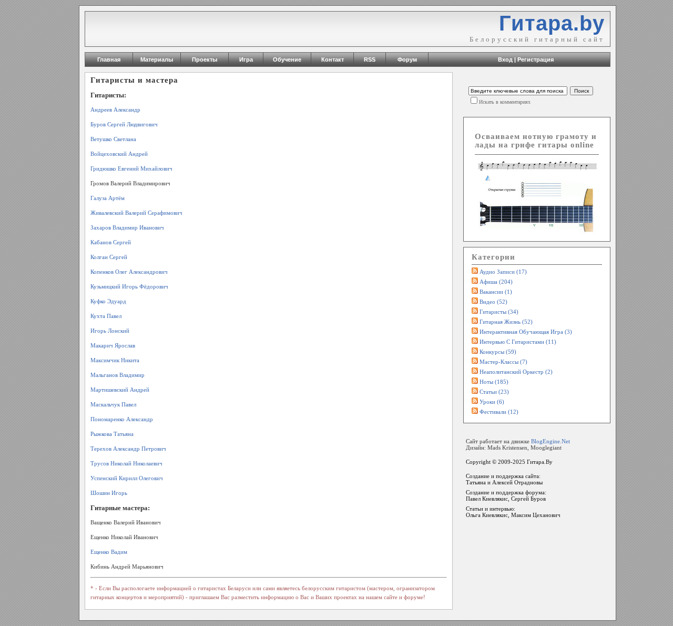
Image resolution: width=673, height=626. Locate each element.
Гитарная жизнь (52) (506, 322)
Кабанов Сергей (110, 242)
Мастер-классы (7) (503, 362)
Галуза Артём (107, 198)
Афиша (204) (496, 282)
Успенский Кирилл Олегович (126, 478)
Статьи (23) (494, 392)
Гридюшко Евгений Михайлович (131, 168)
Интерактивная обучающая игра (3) (526, 332)
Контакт (332, 59)
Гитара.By (540, 462)
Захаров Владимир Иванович (127, 227)
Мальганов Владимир (117, 375)
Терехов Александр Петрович (128, 448)
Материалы (156, 59)
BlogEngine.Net (550, 441)
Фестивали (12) (499, 412)
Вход (505, 59)
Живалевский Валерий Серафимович (136, 213)
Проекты (204, 59)
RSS (369, 59)
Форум (407, 59)
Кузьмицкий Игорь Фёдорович (129, 286)
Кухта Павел (105, 316)
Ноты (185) (494, 382)
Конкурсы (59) (498, 352)
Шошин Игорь (108, 493)
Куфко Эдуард (108, 301)
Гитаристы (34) (499, 312)
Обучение (287, 59)
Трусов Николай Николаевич (126, 463)
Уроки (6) (492, 402)
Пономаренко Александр (121, 419)
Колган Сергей (108, 257)
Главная (108, 59)
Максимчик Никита (114, 360)
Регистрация (535, 59)
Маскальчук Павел (113, 404)
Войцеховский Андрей (119, 154)
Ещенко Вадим (108, 552)
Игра (246, 59)
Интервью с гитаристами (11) (518, 342)
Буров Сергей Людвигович (124, 124)
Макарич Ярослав (112, 345)
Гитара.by (552, 23)
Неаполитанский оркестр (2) (516, 372)
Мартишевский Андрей (119, 389)
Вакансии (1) (496, 292)
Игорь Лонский (109, 330)
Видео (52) (493, 302)
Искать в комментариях (505, 102)
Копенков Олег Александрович (129, 272)
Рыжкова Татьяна (112, 434)
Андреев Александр (115, 109)
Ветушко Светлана (113, 139)
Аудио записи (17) (503, 272)
